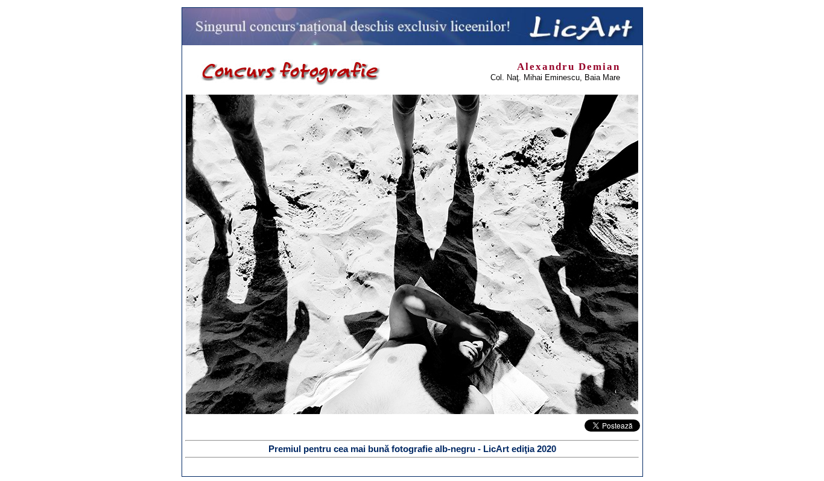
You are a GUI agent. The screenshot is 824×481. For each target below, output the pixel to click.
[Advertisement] (69, 188)
